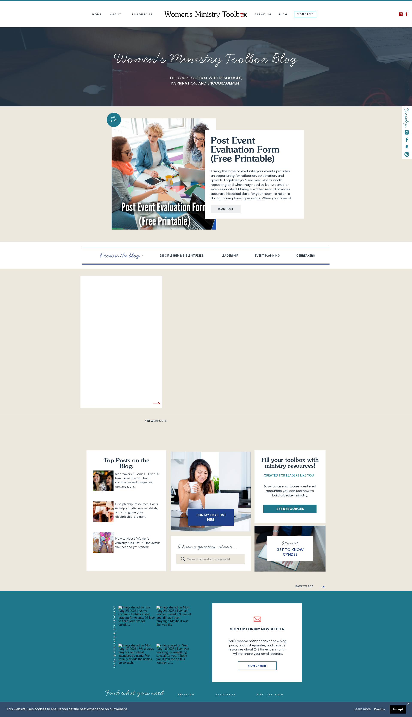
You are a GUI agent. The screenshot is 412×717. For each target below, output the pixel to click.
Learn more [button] (362, 709)
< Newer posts (156, 421)
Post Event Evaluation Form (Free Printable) (245, 150)
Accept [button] (398, 709)
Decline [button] (379, 709)
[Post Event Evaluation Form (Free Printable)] (164, 174)
